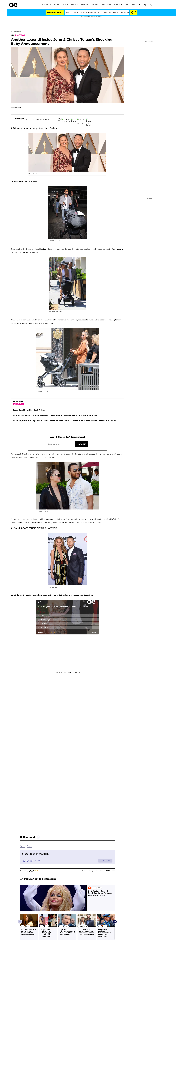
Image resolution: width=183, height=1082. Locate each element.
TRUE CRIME (106, 4)
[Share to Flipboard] (81, 119)
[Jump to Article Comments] (59, 119)
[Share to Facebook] (66, 119)
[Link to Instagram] (145, 4)
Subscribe (130, 4)
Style (65, 4)
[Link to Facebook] (140, 4)
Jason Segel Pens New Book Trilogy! (29, 410)
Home (13, 31)
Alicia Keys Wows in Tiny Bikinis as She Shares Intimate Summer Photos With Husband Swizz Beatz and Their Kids (64, 421)
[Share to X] (73, 119)
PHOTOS (84, 4)
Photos (20, 31)
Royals (74, 4)
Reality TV (46, 4)
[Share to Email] (88, 119)
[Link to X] (150, 4)
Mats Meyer (19, 119)
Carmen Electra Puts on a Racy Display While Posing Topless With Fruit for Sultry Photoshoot (55, 415)
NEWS (56, 4)
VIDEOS (95, 4)
